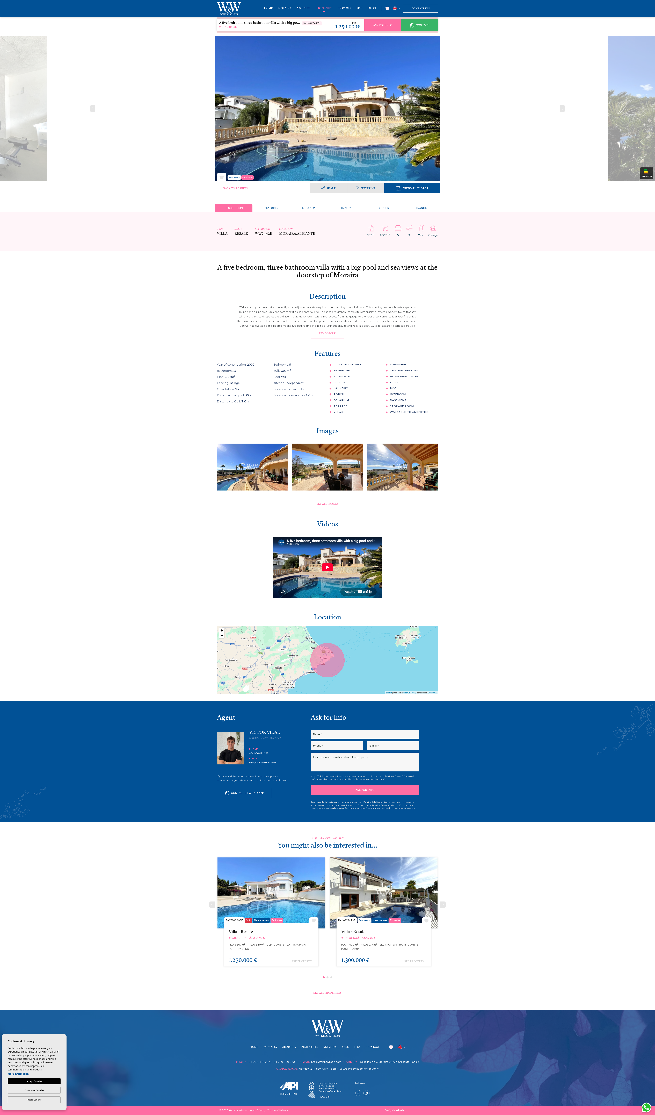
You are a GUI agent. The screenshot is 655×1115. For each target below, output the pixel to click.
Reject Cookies (34, 1099)
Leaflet (389, 692)
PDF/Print (368, 188)
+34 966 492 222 (258, 753)
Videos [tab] (384, 208)
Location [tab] (309, 208)
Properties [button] (324, 8)
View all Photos (415, 188)
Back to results (235, 188)
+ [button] (222, 630)
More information (18, 1073)
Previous (92, 108)
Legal (252, 1110)
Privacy (261, 1110)
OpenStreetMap (410, 692)
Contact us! (420, 9)
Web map (284, 1110)
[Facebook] (358, 1093)
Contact (422, 25)
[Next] (443, 904)
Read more (327, 333)
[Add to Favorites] (221, 177)
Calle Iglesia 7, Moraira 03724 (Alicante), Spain (389, 1062)
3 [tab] (331, 977)
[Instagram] (366, 1093)
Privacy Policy (401, 776)
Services (344, 8)
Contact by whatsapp (247, 793)
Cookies (272, 1110)
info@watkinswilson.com (262, 762)
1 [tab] (324, 977)
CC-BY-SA (432, 692)
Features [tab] (271, 208)
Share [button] (331, 188)
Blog (372, 8)
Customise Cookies (34, 1090)
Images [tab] (346, 208)
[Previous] (212, 904)
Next (562, 108)
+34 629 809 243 (283, 1062)
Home (268, 8)
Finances (421, 208)
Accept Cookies (34, 1081)
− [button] (222, 635)
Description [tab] (233, 208)
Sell (359, 8)
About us (303, 8)
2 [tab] (327, 977)
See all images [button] (328, 504)
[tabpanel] (271, 914)
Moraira (284, 8)
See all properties (327, 993)
